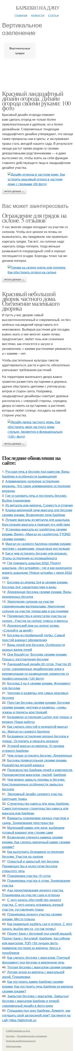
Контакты (10, 1036)
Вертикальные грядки (19, 50)
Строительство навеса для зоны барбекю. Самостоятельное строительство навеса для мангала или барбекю (36, 808)
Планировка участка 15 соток (29, 875)
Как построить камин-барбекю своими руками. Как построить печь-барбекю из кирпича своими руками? (37, 986)
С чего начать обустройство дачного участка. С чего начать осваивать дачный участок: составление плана (32, 904)
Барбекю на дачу (37, 7)
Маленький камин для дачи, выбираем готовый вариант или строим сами (33, 830)
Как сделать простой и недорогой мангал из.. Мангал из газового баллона (35, 729)
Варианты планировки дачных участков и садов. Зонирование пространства (35, 820)
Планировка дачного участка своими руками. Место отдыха (32, 916)
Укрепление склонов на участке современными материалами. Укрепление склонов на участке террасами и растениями (35, 606)
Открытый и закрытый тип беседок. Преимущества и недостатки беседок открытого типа (30, 866)
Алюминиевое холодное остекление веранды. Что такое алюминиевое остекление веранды (36, 486)
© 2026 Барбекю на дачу (18, 1030)
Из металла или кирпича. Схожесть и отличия (39, 505)
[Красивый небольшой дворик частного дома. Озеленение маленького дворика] (37, 429)
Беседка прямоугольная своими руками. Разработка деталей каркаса (34, 762)
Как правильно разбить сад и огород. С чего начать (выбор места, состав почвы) (37, 926)
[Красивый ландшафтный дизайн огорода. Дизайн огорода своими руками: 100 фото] (37, 179)
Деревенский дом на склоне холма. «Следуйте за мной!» (31, 628)
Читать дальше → (14, 191)
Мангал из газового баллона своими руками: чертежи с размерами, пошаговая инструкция (36, 546)
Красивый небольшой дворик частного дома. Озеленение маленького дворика (30, 300)
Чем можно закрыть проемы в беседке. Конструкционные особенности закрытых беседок (33, 784)
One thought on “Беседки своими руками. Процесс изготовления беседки (34, 656)
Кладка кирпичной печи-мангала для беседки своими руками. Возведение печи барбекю (37, 512)
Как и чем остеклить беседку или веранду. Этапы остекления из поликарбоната (35, 555)
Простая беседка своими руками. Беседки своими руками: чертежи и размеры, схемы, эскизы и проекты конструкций (36, 707)
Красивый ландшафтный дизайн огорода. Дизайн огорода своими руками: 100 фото (36, 100)
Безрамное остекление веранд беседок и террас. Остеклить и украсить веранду (35, 738)
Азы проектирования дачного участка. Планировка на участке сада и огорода (33, 892)
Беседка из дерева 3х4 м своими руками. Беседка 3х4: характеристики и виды (35, 584)
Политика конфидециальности (21, 1040)
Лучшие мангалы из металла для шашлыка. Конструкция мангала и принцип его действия (36, 522)
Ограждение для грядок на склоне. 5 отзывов (34, 217)
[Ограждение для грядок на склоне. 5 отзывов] (37, 270)
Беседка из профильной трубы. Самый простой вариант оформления (33, 637)
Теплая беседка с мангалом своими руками (39, 967)
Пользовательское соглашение (32, 1036)
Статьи (53, 15)
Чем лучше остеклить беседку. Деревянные (39, 755)
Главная (21, 15)
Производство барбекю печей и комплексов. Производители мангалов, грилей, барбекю (37, 772)
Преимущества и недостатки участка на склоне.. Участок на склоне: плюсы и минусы (35, 618)
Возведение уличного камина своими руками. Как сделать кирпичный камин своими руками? (36, 842)
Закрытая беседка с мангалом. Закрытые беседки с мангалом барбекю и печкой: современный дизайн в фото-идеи (35, 1001)
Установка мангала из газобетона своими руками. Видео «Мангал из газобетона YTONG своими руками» (36, 534)
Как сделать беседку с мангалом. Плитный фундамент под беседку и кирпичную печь (36, 960)
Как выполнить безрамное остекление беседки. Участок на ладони (33, 854)
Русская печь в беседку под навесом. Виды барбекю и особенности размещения (36, 474)
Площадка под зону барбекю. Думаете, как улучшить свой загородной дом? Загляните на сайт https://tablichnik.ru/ (36, 1015)
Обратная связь (13, 1046)
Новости (37, 15)
